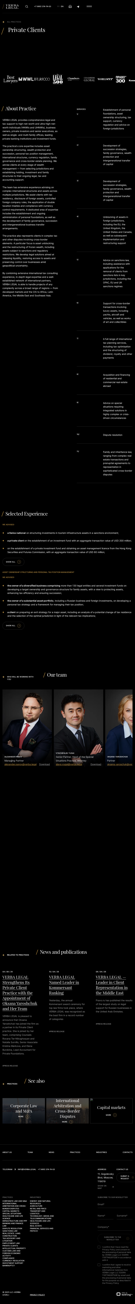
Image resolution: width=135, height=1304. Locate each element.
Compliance (8, 1258)
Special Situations (11, 1213)
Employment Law (11, 1243)
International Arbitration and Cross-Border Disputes (14, 1206)
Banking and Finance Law (12, 1224)
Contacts (128, 1152)
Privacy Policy (37, 1295)
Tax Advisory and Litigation (11, 1239)
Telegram (7, 1169)
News (51, 1152)
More (21, 1116)
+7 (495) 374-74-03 (46, 1169)
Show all (10, 562)
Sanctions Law (9, 1231)
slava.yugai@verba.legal (69, 764)
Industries (101, 1152)
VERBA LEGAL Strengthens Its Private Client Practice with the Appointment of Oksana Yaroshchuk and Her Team (17, 992)
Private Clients (10, 1246)
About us (7, 1152)
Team (30, 1152)
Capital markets (10, 1211)
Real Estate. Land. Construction (11, 1234)
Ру (58, 6)
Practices (75, 1152)
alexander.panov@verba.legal (20, 764)
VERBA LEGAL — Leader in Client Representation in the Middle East (109, 984)
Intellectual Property (14, 1248)
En (62, 6)
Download (44, 764)
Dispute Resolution (12, 1228)
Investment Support (12, 1263)
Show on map (102, 1187)
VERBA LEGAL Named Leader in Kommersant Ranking (62, 984)
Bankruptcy (8, 1265)
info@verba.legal (27, 1169)
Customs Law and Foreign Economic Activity (11, 1253)
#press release (8, 1066)
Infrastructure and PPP (14, 1221)
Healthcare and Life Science (12, 1217)
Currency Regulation (13, 1261)
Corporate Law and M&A (14, 1201)
